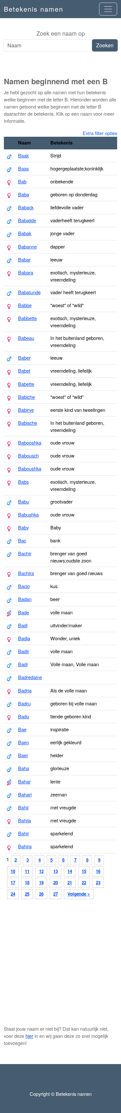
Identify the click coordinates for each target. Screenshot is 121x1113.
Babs (23, 481)
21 (69, 882)
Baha (23, 768)
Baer (23, 755)
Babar (24, 259)
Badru (24, 703)
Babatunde (29, 292)
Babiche (26, 396)
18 (27, 882)
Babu (23, 501)
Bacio (24, 586)
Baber (24, 357)
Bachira (26, 573)
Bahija (24, 820)
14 (69, 871)
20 (55, 882)
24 (13, 894)
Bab (22, 181)
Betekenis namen (33, 9)
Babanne (27, 246)
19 (41, 882)
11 (27, 871)
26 (41, 894)
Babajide (27, 220)
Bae (22, 729)
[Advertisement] (60, 64)
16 (98, 871)
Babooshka (29, 442)
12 (41, 871)
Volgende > (78, 894)
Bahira (25, 846)
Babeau (26, 337)
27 (55, 894)
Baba (23, 194)
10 (13, 871)
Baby (23, 527)
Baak (23, 155)
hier (29, 1035)
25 (27, 894)
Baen (23, 742)
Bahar (24, 781)
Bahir (23, 833)
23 (98, 882)
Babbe (25, 305)
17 (13, 882)
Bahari (25, 794)
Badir (23, 651)
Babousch (28, 455)
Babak (24, 233)
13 (55, 871)
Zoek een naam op (60, 33)
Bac (22, 540)
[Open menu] (108, 9)
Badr (23, 664)
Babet (24, 370)
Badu (23, 716)
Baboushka (29, 468)
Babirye (26, 409)
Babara (25, 272)
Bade (23, 612)
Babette (26, 383)
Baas (23, 168)
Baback (26, 207)
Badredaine (30, 677)
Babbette (27, 318)
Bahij (23, 807)
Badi (22, 625)
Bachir (24, 553)
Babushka (28, 514)
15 (84, 871)
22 (84, 882)
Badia (24, 638)
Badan (25, 599)
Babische (27, 422)
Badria (25, 690)
